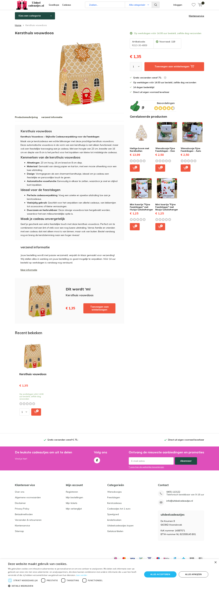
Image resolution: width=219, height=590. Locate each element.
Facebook (97, 460)
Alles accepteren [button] (160, 574)
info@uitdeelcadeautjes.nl (179, 501)
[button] (73, 586)
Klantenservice (196, 15)
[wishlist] (193, 5)
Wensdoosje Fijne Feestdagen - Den (165, 149)
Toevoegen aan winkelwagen (99, 308)
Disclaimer (20, 503)
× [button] (215, 562)
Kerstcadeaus (114, 503)
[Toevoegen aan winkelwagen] (36, 412)
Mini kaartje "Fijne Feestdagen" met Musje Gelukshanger (166, 207)
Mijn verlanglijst (74, 508)
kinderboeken (114, 519)
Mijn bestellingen (74, 497)
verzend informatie (51, 117)
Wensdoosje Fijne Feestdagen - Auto (191, 149)
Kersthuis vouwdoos (32, 374)
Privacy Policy (22, 508)
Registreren (72, 491)
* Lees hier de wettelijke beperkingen (146, 467)
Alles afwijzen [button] (193, 574)
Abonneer (186, 460)
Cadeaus (66, 5)
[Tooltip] (165, 78)
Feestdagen (113, 497)
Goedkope (54, 5)
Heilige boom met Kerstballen (139, 149)
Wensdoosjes (114, 491)
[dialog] (109, 574)
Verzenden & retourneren (28, 519)
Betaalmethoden (24, 514)
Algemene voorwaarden (28, 497)
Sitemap (19, 531)
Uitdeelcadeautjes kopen (120, 525)
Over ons (19, 491)
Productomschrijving (26, 117)
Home (18, 25)
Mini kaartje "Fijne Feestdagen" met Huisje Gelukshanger (141, 207)
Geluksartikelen (115, 531)
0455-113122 (173, 492)
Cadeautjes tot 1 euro (119, 508)
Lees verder (81, 575)
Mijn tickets (71, 503)
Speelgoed (113, 514)
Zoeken (156, 5)
